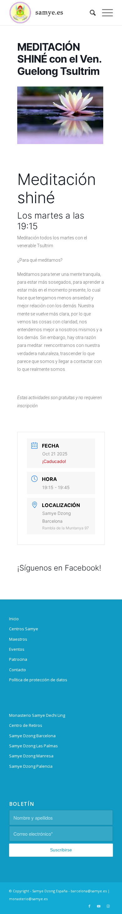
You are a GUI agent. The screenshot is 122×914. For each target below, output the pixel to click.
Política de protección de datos (38, 680)
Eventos (16, 649)
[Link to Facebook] (89, 906)
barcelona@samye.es (89, 891)
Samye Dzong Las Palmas (33, 746)
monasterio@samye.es (28, 898)
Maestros (18, 639)
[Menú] (104, 12)
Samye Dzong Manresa (31, 756)
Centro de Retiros (25, 725)
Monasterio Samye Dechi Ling (37, 715)
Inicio (14, 618)
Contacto (17, 669)
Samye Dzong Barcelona (32, 735)
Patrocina (18, 659)
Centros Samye (23, 629)
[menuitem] (90, 12)
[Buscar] (90, 12)
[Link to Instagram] (108, 906)
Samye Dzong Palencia (31, 766)
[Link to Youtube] (99, 906)
